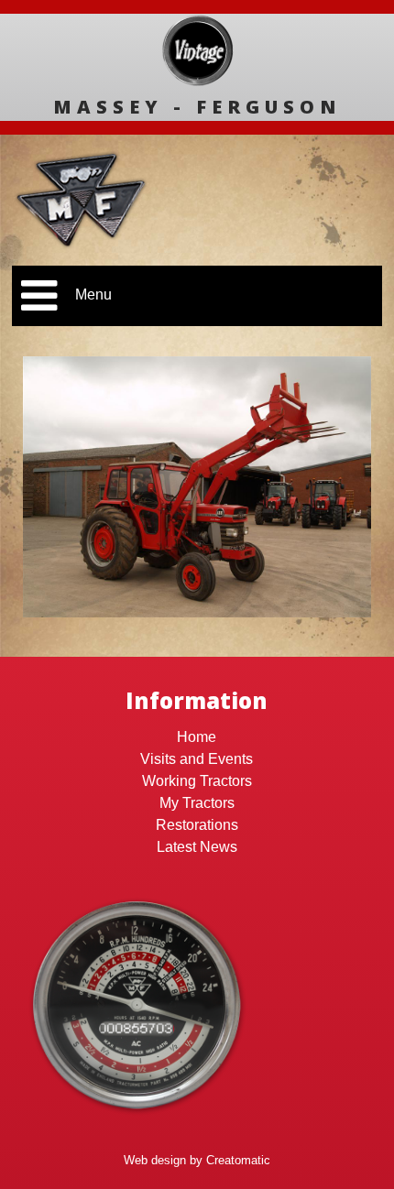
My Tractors (197, 803)
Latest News (197, 847)
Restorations (197, 825)
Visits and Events (196, 759)
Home (196, 737)
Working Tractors (197, 781)
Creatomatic (238, 1160)
